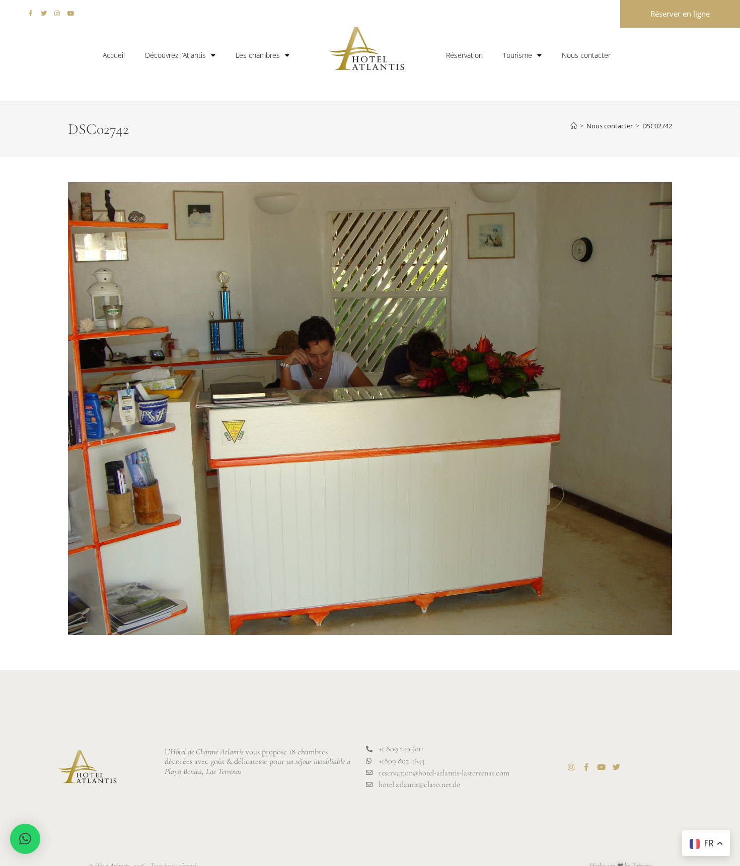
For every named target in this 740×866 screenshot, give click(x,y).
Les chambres (258, 55)
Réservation (464, 55)
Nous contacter (586, 55)
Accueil (114, 55)
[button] (25, 839)
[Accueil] (573, 125)
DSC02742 (657, 125)
